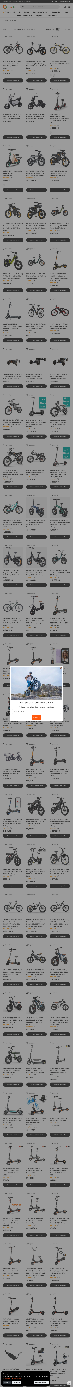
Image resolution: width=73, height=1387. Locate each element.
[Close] (61, 668)
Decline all (17, 1382)
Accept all (7, 1382)
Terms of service (16, 1378)
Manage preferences (41, 1382)
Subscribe (36, 717)
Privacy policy (7, 1378)
